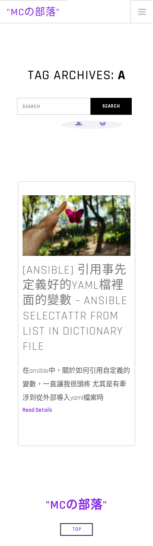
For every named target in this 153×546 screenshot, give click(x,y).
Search (111, 106)
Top (76, 529)
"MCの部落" (33, 12)
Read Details (37, 410)
